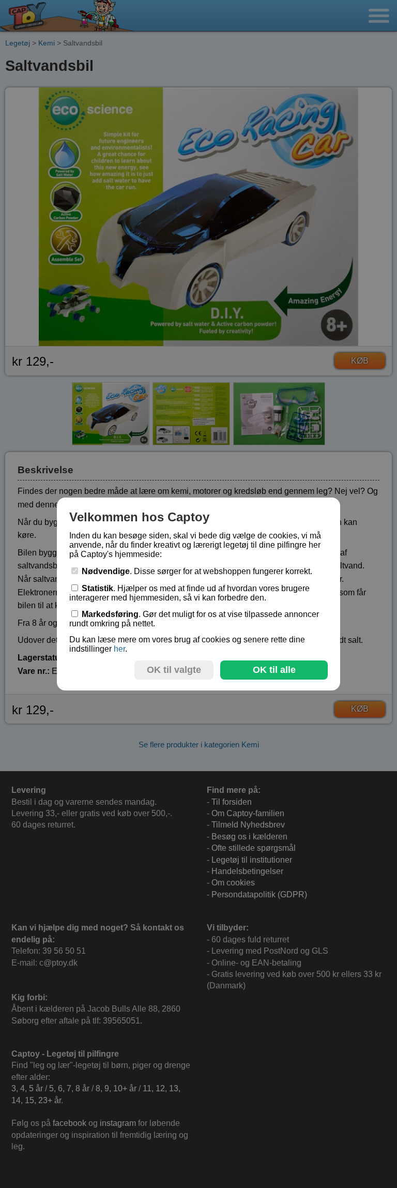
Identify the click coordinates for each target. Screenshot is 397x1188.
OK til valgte (174, 670)
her (119, 648)
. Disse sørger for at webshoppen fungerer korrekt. (197, 571)
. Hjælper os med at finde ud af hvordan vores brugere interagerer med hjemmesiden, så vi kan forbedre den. (189, 593)
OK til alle (274, 670)
